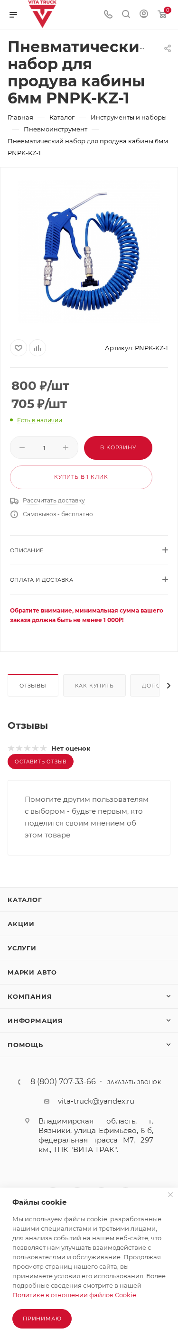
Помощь (25, 1045)
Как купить (94, 685)
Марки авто (32, 972)
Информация (35, 1020)
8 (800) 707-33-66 (63, 1082)
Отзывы (33, 685)
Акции (21, 924)
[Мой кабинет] (144, 14)
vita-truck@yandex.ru (96, 1101)
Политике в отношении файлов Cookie (74, 1295)
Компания (30, 996)
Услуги (22, 948)
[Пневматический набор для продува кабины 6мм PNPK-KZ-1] (89, 251)
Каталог (25, 899)
